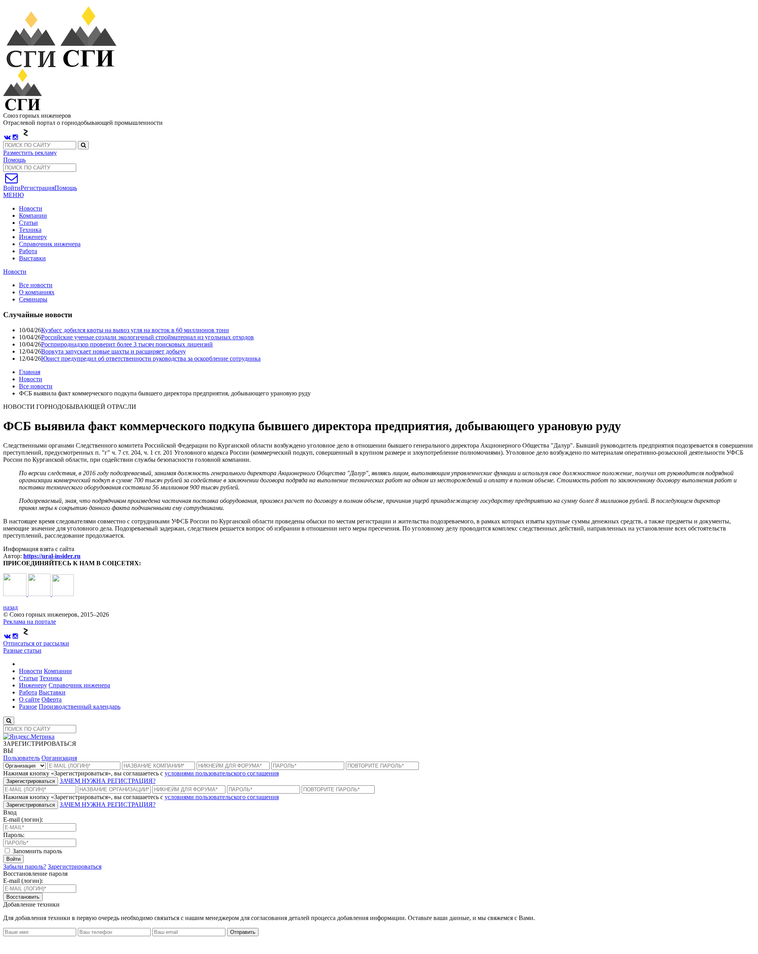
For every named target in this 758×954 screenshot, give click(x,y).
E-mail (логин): (23, 819)
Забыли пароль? (24, 866)
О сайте (29, 699)
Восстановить (22, 897)
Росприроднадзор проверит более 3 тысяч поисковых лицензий (127, 344)
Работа (28, 251)
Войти (13, 859)
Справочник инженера (50, 244)
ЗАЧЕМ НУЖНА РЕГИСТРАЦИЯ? (108, 780)
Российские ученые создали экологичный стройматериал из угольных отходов (147, 337)
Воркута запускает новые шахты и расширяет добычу (113, 351)
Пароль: (13, 835)
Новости (30, 208)
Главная (29, 372)
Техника (30, 229)
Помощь (14, 159)
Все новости (36, 386)
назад (10, 607)
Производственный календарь (79, 706)
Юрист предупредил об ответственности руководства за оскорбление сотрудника (151, 358)
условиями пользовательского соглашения (222, 773)
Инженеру (33, 236)
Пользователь (21, 758)
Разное (28, 706)
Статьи (28, 222)
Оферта (51, 699)
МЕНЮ (13, 195)
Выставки (32, 258)
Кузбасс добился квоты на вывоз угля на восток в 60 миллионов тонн (135, 330)
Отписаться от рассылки (36, 643)
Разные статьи (22, 650)
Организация (59, 758)
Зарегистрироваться (30, 781)
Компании (33, 215)
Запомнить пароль (36, 851)
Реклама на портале (29, 621)
